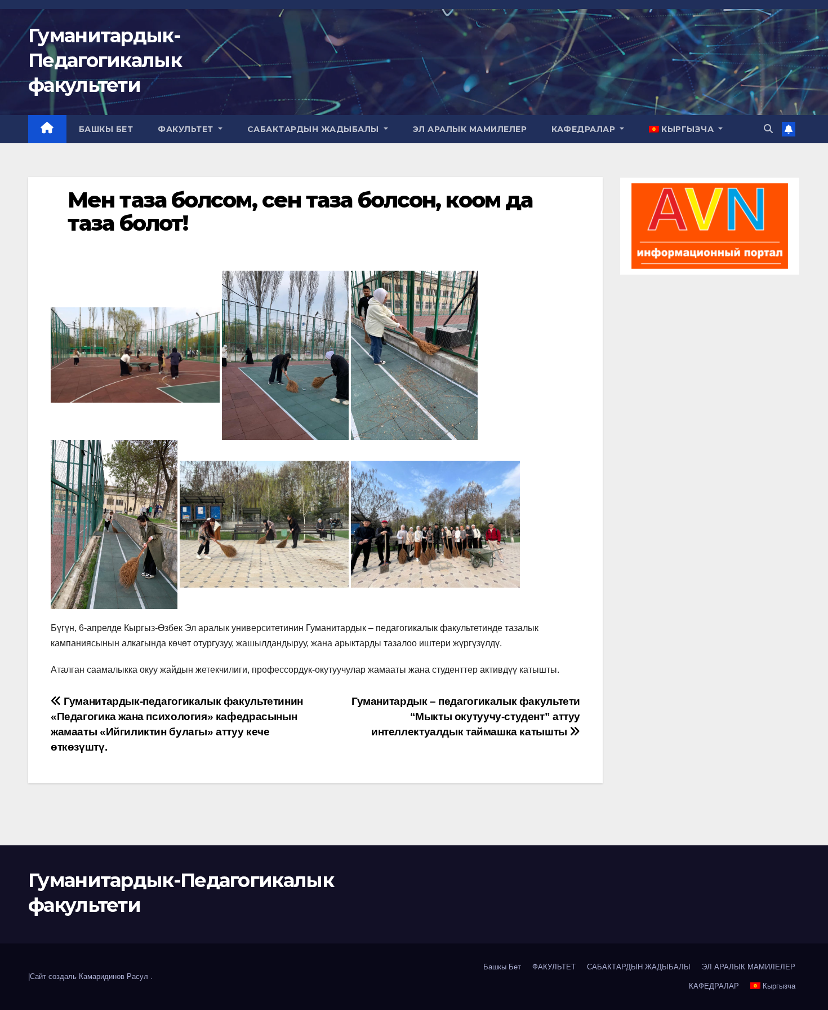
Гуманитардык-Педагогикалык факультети (104, 60)
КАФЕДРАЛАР (584, 129)
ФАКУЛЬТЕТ (187, 129)
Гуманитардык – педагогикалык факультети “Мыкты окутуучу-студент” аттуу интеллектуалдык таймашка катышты (465, 716)
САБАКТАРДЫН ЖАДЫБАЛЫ (314, 129)
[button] (768, 129)
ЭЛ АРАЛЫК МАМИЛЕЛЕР (470, 129)
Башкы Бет (106, 129)
